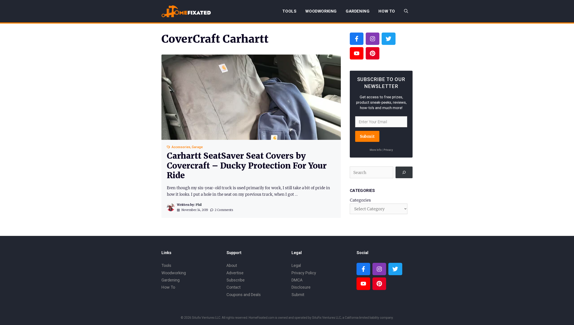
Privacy (388, 150)
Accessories (181, 147)
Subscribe (235, 280)
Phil (199, 205)
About (231, 265)
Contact (233, 287)
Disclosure (301, 287)
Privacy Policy (303, 272)
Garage (197, 147)
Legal (296, 265)
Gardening (358, 11)
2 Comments (224, 210)
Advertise (235, 272)
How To (386, 11)
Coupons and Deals (243, 294)
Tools (289, 11)
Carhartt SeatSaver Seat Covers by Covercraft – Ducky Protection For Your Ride (247, 165)
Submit (367, 136)
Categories (360, 200)
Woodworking (321, 11)
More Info (376, 150)
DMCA (296, 280)
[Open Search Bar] (406, 11)
